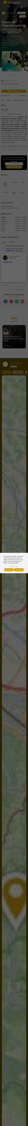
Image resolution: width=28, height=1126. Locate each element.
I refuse (10, 569)
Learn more (15, 566)
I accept (20, 569)
